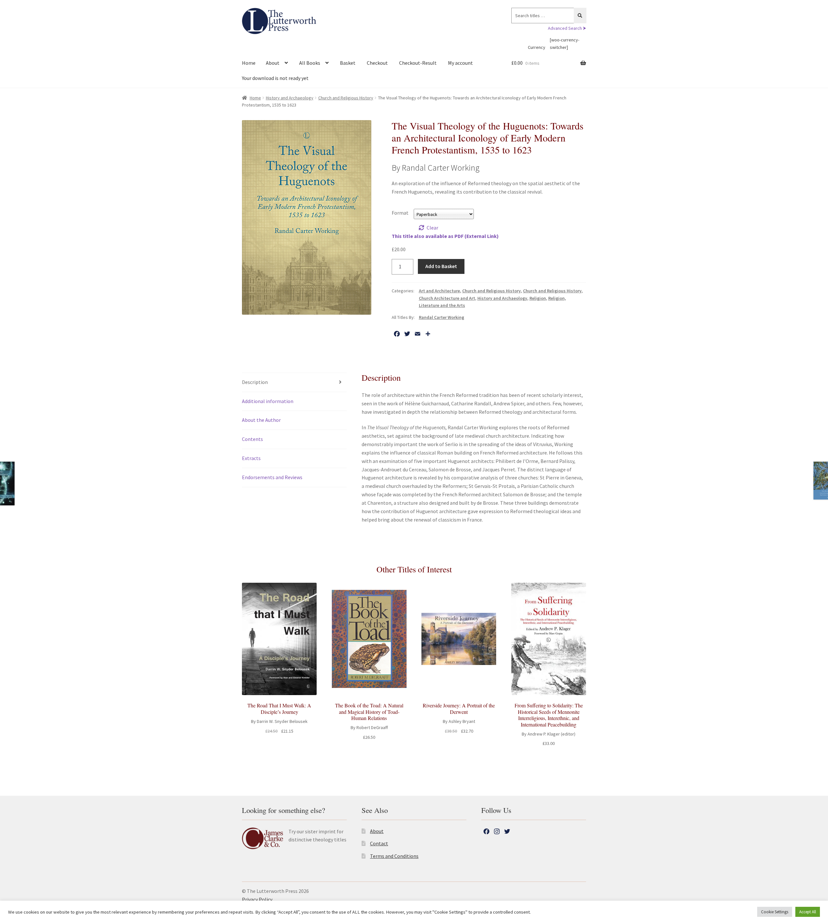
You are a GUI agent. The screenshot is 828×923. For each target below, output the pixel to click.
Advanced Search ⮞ (567, 28)
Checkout (377, 63)
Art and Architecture (439, 291)
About (272, 63)
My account (460, 63)
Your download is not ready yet (275, 78)
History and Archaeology (289, 98)
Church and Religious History (345, 98)
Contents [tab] (252, 439)
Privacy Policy (257, 899)
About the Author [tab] (261, 420)
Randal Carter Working (441, 317)
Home (249, 63)
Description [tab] (255, 382)
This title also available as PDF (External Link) (445, 236)
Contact (379, 843)
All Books (309, 63)
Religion (537, 298)
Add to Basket (441, 266)
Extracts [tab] (251, 458)
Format (400, 212)
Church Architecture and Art (447, 298)
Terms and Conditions (394, 856)
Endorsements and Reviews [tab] (272, 477)
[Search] (580, 15)
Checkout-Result (418, 63)
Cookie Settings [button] (774, 912)
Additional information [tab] (267, 401)
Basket (347, 63)
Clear (432, 227)
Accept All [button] (807, 912)
